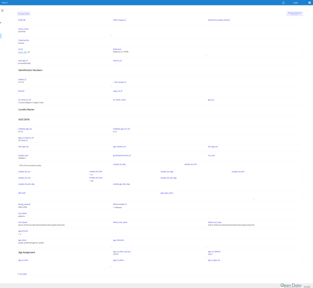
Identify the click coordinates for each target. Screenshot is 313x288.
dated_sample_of (120, 204)
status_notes (23, 29)
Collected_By (23, 40)
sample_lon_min (238, 171)
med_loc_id (117, 60)
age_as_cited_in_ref (26, 138)
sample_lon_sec (24, 178)
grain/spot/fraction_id (122, 155)
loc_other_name (119, 100)
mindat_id (22, 79)
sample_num (23, 155)
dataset (21, 91)
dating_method (24, 204)
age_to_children (214, 251)
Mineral (118, 207)
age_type (22, 193)
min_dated (22, 213)
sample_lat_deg (119, 164)
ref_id (20, 49)
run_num (211, 155)
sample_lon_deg (167, 171)
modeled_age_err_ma (121, 129)
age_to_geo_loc (214, 260)
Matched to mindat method (219, 20)
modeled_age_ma (25, 129)
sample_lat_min (190, 164)
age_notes (22, 240)
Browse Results (294, 13)
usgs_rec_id (117, 91)
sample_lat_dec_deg (168, 178)
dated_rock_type (214, 222)
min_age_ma (213, 146)
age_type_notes (167, 193)
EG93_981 (22, 52)
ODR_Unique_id (119, 20)
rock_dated (22, 222)
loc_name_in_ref (24, 100)
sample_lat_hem (95, 171)
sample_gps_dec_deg (121, 184)
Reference (117, 49)
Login (295, 2)
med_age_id (23, 60)
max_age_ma (23, 146)
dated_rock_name (120, 222)
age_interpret (118, 240)
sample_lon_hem (95, 177)
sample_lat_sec (24, 171)
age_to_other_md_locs (122, 251)
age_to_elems (118, 260)
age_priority (23, 231)
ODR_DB (22, 20)
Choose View (23, 13)
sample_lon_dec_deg (26, 184)
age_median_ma (119, 146)
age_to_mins (23, 260)
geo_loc (211, 100)
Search (5, 2)
